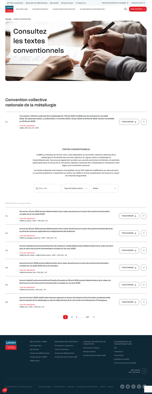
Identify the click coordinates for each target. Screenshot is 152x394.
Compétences (118, 351)
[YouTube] (128, 386)
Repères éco (82, 3)
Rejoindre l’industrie (89, 351)
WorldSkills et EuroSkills (121, 359)
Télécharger (128, 122)
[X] (139, 386)
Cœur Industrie (118, 355)
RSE (115, 348)
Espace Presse (68, 3)
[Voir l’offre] (144, 122)
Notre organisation (35, 345)
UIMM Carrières (137, 9)
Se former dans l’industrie (91, 348)
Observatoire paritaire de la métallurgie (114, 3)
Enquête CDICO (59, 387)
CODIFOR (70, 387)
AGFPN (102, 387)
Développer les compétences (64, 345)
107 (87, 317)
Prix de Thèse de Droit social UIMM (125, 363)
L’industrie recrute (136, 3)
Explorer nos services (66, 342)
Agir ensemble (34, 349)
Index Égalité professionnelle (87, 387)
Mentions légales (45, 387)
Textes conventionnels (16, 3)
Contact (110, 387)
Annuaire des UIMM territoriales (38, 3)
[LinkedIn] (122, 386)
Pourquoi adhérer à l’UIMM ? (38, 357)
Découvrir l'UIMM (38, 342)
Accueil (8, 19)
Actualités (55, 3)
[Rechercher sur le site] (125, 9)
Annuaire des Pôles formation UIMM (66, 357)
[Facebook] (133, 386)
